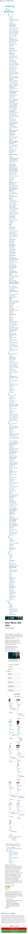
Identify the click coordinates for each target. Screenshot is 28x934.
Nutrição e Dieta (12, 614)
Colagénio (11, 157)
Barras (14, 286)
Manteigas (11, 270)
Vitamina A (12, 438)
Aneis (16, 236)
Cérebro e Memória (13, 532)
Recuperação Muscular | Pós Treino (14, 27)
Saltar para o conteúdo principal (7, 0)
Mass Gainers (12, 33)
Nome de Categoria (13, 76)
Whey (15, 36)
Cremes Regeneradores (12, 163)
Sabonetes (11, 178)
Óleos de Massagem (13, 185)
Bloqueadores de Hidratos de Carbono (13, 71)
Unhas (10, 172)
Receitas (11, 613)
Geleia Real (11, 450)
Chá (10, 305)
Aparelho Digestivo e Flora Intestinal (14, 138)
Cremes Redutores (13, 66)
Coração (11, 104)
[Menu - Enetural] (22, 11)
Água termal (14, 172)
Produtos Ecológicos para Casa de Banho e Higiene (13, 347)
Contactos (11, 862)
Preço (9, 678)
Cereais (11, 287)
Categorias (11, 690)
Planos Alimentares (13, 611)
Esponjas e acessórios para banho (14, 203)
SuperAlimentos (12, 264)
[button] (14, 669)
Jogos (10, 237)
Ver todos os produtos (14, 664)
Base (10, 315)
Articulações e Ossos (13, 122)
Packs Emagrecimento (13, 69)
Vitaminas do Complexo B (12, 436)
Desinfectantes (12, 174)
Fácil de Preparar (15, 276)
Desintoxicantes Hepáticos (12, 120)
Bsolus (18, 905)
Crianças (11, 126)
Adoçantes (15, 294)
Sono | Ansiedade (13, 145)
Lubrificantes (12, 251)
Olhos (15, 120)
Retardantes (11, 240)
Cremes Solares (12, 192)
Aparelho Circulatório (13, 103)
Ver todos (10, 16)
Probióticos (11, 88)
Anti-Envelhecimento (13, 161)
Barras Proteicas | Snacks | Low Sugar (13, 35)
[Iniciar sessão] (6, 8)
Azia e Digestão (12, 521)
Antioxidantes (12, 98)
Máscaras (11, 313)
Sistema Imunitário (13, 89)
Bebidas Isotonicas (13, 44)
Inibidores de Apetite (13, 414)
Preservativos (12, 254)
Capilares (11, 176)
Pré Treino (13, 42)
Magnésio (11, 80)
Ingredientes (11, 686)
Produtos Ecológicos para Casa (13, 350)
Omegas (11, 502)
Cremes (11, 46)
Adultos (10, 554)
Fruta (10, 262)
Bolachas (11, 286)
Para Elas (11, 243)
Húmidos (11, 338)
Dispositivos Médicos (13, 486)
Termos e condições (13, 852)
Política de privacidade (14, 853)
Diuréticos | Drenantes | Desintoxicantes (13, 59)
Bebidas (11, 299)
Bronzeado (11, 118)
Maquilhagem (12, 166)
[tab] (14, 674)
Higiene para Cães (13, 324)
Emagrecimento (11, 395)
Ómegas (15, 80)
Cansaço (11, 146)
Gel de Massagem (13, 235)
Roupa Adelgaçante (13, 67)
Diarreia (11, 523)
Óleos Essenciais (13, 149)
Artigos (9, 603)
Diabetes (15, 104)
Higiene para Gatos (13, 326)
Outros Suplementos (13, 30)
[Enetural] (14, 842)
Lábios (10, 173)
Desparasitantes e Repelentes (13, 323)
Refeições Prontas (13, 275)
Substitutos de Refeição (13, 63)
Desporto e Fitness (13, 609)
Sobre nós (8, 601)
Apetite (10, 501)
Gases (14, 523)
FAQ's (10, 856)
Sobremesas (12, 302)
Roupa (13, 236)
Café (12, 305)
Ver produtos (17, 696)
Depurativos (11, 55)
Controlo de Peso (13, 29)
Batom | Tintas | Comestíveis (12, 229)
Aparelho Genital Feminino (12, 108)
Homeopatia (15, 116)
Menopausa (11, 150)
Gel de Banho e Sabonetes (12, 200)
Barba (10, 181)
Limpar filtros (17, 694)
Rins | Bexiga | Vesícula (12, 114)
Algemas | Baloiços (13, 233)
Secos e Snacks (12, 333)
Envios (10, 860)
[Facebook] (7, 908)
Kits (10, 225)
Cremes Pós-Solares (13, 193)
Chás (10, 407)
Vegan (10, 37)
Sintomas (10, 682)
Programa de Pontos (13, 854)
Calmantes (11, 504)
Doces (16, 302)
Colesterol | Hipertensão (11, 136)
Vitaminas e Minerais (13, 81)
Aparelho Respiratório (14, 112)
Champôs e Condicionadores (13, 204)
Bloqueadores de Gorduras (13, 57)
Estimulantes (12, 248)
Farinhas (11, 294)
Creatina (11, 22)
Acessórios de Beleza (13, 310)
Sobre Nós (11, 861)
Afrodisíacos (11, 247)
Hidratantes (14, 173)
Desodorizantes (12, 217)
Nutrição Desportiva (12, 353)
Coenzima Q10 (12, 94)
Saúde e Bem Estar (13, 329)
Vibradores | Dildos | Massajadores (13, 231)
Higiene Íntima (12, 219)
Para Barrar (11, 268)
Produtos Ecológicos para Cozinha (13, 343)
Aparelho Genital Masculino (13, 109)
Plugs (10, 236)
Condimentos (12, 295)
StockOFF (11, 18)
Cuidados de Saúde (13, 220)
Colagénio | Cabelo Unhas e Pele (13, 96)
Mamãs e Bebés (12, 508)
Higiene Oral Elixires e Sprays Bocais (14, 214)
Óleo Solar (11, 194)
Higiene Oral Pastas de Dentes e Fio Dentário (14, 211)
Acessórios (11, 49)
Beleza (9, 537)
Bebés (10, 155)
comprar (9, 712)
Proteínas (11, 279)
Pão (10, 276)
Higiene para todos (13, 321)
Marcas (7, 615)
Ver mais (14, 840)
